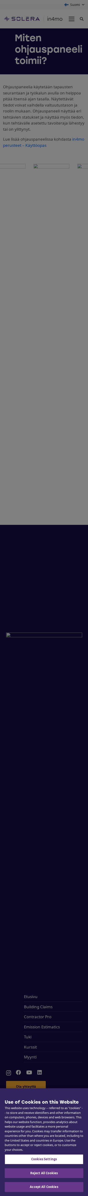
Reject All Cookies (44, 1173)
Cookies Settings (44, 1159)
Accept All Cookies (44, 1187)
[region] (44, 1142)
